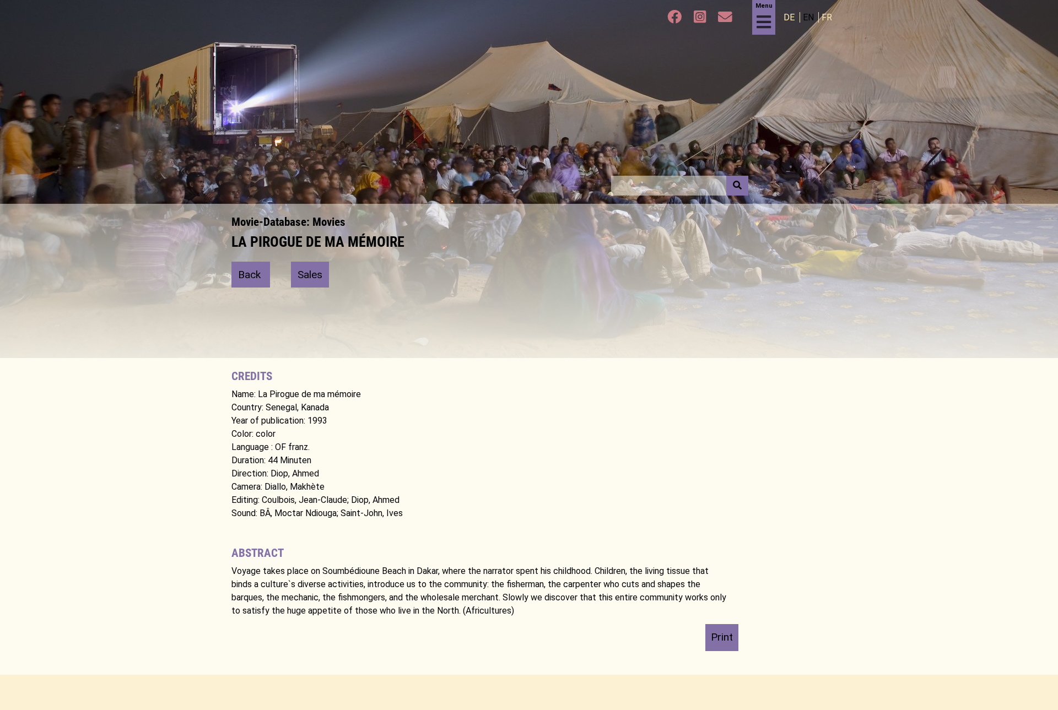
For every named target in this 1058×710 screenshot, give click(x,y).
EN (809, 17)
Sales (310, 274)
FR (827, 17)
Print (722, 637)
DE (790, 17)
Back (250, 274)
